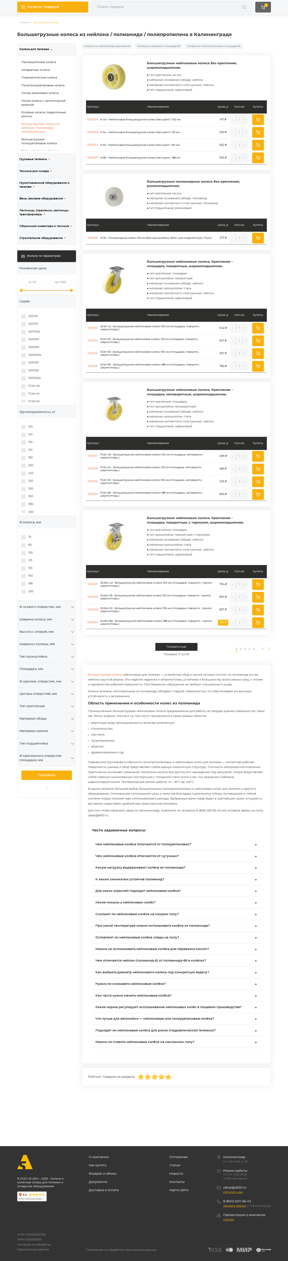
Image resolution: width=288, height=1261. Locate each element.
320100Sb (34, 355)
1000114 (93, 340)
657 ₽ (223, 340)
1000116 (93, 366)
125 (30, 560)
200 (30, 465)
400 (31, 512)
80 (30, 545)
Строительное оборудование (41, 238)
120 (30, 434)
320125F (33, 362)
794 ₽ (223, 584)
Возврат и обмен (103, 1173)
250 (30, 481)
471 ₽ (223, 119)
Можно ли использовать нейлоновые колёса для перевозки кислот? (176, 949)
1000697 (93, 157)
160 (30, 575)
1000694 (93, 119)
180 (30, 457)
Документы (98, 1181)
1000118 (93, 468)
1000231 (93, 584)
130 (30, 442)
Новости (176, 1173)
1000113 (93, 328)
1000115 (93, 353)
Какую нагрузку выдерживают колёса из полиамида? (176, 868)
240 (30, 473)
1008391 (93, 238)
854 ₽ (223, 597)
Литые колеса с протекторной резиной (43, 103)
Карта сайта (178, 1190)
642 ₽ (223, 328)
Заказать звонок (234, 1206)
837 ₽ (223, 609)
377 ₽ (223, 238)
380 (30, 504)
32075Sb (34, 331)
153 (30, 568)
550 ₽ (223, 132)
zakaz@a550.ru (234, 1187)
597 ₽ (223, 353)
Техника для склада (34, 171)
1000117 (93, 456)
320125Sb (34, 378)
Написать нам (233, 1192)
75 (29, 537)
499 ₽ (223, 456)
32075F (33, 316)
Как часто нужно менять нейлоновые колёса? (176, 996)
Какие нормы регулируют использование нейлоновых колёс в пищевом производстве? (176, 1008)
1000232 (92, 597)
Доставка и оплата (104, 1190)
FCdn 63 (34, 401)
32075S (33, 324)
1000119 (93, 481)
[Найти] (244, 7)
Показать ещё (176, 646)
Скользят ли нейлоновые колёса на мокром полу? (176, 915)
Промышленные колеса (38, 62)
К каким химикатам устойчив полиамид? (176, 880)
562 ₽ (223, 145)
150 (30, 450)
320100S (33, 347)
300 (30, 488)
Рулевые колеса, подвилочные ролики (43, 114)
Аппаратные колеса (35, 70)
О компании (99, 1157)
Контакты (177, 1181)
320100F (33, 339)
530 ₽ (223, 157)
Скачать (228, 1219)
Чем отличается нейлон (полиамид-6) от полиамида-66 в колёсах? (176, 961)
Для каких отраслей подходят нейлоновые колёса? (176, 891)
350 (30, 496)
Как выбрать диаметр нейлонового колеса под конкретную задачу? (176, 973)
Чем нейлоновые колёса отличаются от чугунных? (176, 856)
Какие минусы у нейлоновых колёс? (176, 903)
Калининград (234, 1157)
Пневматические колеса (39, 77)
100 (30, 426)
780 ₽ (223, 366)
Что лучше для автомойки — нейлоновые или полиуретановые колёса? (176, 1019)
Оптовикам (178, 1157)
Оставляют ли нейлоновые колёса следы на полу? (176, 938)
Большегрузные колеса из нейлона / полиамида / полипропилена (40, 128)
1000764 (93, 145)
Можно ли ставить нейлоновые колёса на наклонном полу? (176, 1042)
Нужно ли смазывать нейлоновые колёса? (176, 984)
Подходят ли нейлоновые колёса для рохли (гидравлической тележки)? (176, 1031)
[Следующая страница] (267, 649)
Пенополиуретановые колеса (42, 85)
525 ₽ (223, 481)
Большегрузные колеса (105, 674)
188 (30, 583)
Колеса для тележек (34, 49)
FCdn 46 (34, 386)
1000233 (92, 609)
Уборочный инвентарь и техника (44, 226)
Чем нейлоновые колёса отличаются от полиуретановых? (176, 845)
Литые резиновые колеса (40, 93)
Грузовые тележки (33, 159)
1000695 (93, 132)
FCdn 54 (34, 393)
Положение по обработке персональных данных (121, 1250)
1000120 (93, 494)
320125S (33, 370)
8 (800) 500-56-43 (237, 1201)
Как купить (97, 1165)
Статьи (174, 1165)
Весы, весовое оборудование (41, 198)
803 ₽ (223, 494)
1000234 (92, 622)
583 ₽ (223, 468)
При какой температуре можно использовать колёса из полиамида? (176, 926)
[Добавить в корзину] (258, 119)
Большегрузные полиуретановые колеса (39, 141)
